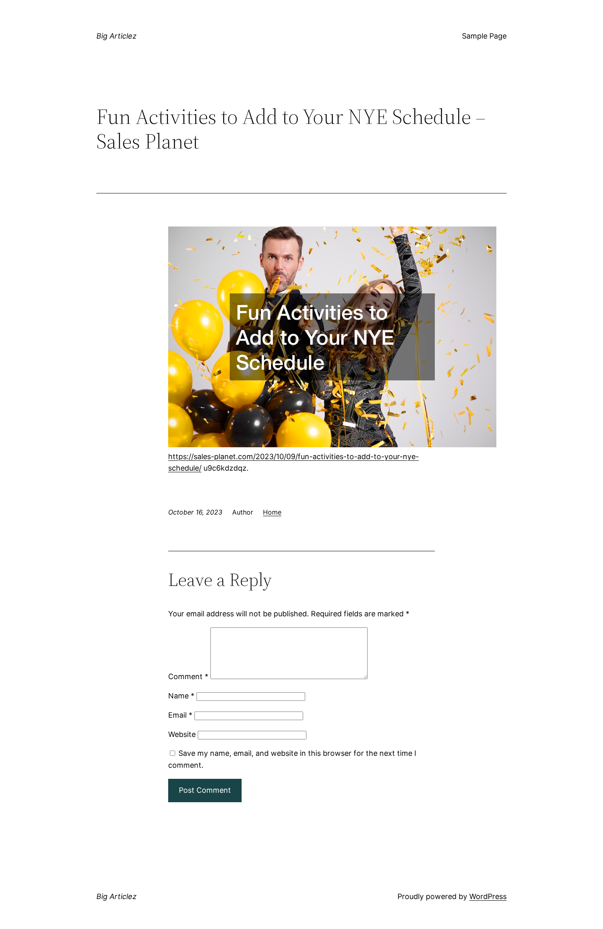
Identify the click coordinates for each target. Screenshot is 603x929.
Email (180, 715)
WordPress (488, 896)
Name (181, 695)
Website (182, 734)
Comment (188, 676)
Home (272, 512)
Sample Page (484, 36)
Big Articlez (116, 36)
